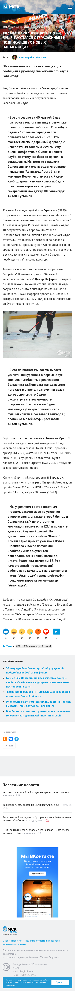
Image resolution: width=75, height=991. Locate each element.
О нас (5, 940)
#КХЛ (19, 646)
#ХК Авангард (32, 646)
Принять (60, 982)
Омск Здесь (11, 7)
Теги (9, 646)
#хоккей (46, 646)
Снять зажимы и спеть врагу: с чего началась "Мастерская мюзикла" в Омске (36, 831)
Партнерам (16, 940)
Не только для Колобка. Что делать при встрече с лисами (36, 792)
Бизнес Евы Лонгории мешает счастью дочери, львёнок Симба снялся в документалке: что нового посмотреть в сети (38, 682)
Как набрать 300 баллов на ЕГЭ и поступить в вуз (31, 804)
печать (59, 26)
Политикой (10, 985)
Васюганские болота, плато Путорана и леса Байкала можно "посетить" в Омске (37, 819)
